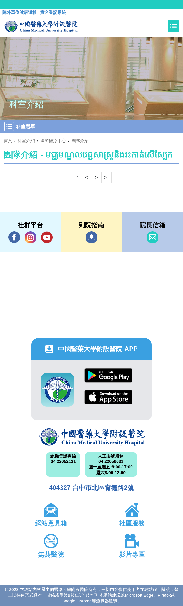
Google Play (108, 379)
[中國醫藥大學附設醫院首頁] (41, 26)
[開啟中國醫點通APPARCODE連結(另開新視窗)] (57, 390)
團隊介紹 (80, 140)
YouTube (47, 237)
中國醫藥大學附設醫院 (91, 437)
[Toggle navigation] (173, 26)
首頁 (8, 140)
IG (30, 237)
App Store (108, 401)
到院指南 (91, 237)
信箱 (152, 237)
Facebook (14, 237)
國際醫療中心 (53, 140)
